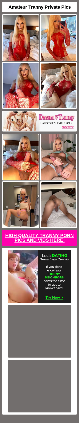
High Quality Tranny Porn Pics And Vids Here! (39, 238)
